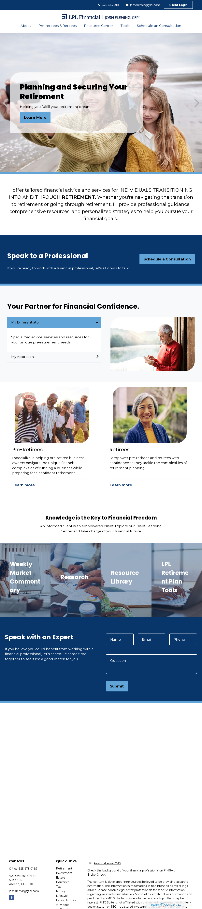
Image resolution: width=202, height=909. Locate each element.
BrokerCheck (96, 874)
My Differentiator (25, 322)
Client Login (178, 5)
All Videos (62, 905)
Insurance (62, 882)
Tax (58, 886)
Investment (64, 873)
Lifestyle (62, 896)
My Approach (22, 357)
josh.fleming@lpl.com (145, 5)
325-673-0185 (111, 5)
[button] (26, 25)
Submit (117, 686)
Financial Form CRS (107, 863)
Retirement (64, 868)
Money (61, 891)
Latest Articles (66, 900)
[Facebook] (11, 897)
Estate (60, 877)
